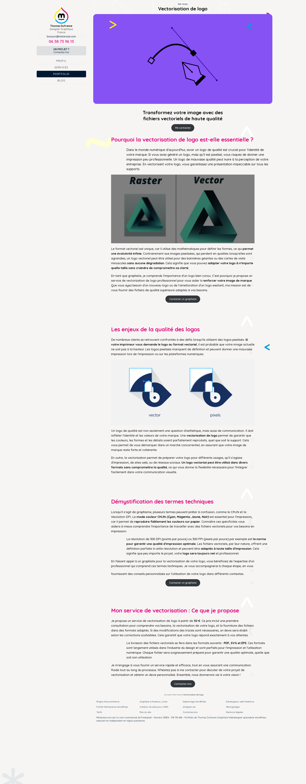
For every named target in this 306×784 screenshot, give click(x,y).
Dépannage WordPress (194, 701)
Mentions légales (234, 712)
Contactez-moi (61, 51)
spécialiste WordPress (254, 717)
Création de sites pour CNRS (154, 707)
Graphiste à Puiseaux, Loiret (153, 701)
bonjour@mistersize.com (61, 36)
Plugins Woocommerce (107, 701)
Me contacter (183, 127)
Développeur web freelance (240, 701)
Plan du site (145, 712)
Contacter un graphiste (183, 299)
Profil (61, 60)
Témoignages (233, 707)
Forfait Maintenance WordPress (112, 707)
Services (61, 67)
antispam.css (189, 707)
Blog (61, 80)
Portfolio (61, 74)
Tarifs (99, 712)
